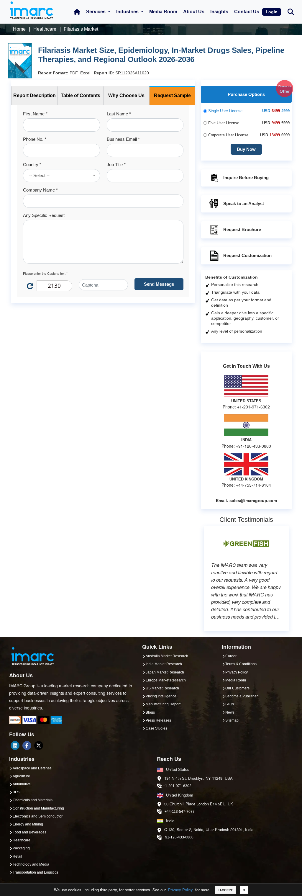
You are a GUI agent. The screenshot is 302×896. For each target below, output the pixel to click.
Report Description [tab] (34, 95)
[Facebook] (26, 745)
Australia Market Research (167, 656)
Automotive (22, 784)
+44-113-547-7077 (180, 812)
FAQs (229, 704)
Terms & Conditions (241, 664)
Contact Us (246, 11)
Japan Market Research (165, 672)
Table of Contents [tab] (80, 95)
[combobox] (61, 175)
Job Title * (116, 164)
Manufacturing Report (163, 704)
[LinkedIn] (15, 745)
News (229, 712)
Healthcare (21, 840)
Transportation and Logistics (35, 872)
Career (231, 656)
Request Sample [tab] (172, 95)
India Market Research (164, 664)
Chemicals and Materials (32, 800)
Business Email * (123, 139)
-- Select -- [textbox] (39, 175)
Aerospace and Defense (32, 768)
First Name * (35, 113)
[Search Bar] (291, 11)
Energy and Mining (28, 824)
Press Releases (158, 720)
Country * (32, 164)
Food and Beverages (29, 832)
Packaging (21, 848)
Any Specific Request (44, 215)
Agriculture (21, 776)
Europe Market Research (166, 680)
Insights (219, 11)
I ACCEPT (225, 890)
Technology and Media (31, 864)
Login (272, 11)
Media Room (163, 11)
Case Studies (156, 728)
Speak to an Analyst (243, 203)
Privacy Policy (180, 889)
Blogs (150, 712)
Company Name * (40, 189)
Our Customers (237, 688)
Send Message (159, 284)
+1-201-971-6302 (177, 786)
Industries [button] (128, 11)
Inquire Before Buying (246, 177)
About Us (193, 11)
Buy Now (246, 149)
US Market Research (162, 688)
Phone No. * (34, 139)
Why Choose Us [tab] (126, 95)
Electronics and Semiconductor (38, 816)
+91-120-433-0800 (178, 837)
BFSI (16, 792)
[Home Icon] (77, 11)
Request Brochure (242, 229)
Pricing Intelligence (161, 696)
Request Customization (247, 255)
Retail (17, 856)
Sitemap (232, 720)
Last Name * (119, 113)
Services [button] (96, 11)
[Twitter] (38, 745)
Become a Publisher (241, 696)
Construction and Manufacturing (38, 808)
